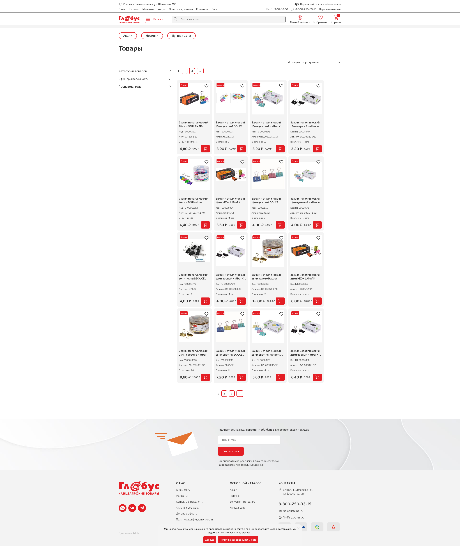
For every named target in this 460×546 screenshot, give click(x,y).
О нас (122, 9)
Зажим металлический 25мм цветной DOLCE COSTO (230, 353)
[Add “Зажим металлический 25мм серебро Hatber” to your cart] (205, 377)
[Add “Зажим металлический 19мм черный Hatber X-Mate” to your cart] (241, 301)
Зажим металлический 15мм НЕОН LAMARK (193, 124)
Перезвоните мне (330, 9)
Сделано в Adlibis (130, 533)
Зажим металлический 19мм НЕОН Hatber (193, 200)
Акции (161, 9)
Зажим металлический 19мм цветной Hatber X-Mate (305, 201)
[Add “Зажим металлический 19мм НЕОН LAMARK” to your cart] (241, 225)
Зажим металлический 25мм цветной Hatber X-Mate (267, 353)
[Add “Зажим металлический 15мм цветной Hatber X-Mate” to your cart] (280, 148)
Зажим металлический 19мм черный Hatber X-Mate (230, 277)
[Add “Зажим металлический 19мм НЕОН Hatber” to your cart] (205, 225)
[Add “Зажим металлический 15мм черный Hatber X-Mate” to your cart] (317, 148)
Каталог (134, 9)
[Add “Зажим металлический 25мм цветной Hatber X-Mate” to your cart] (280, 377)
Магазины (148, 9)
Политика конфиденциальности (238, 539)
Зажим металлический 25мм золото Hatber (266, 276)
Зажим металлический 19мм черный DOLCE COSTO (193, 277)
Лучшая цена (181, 35)
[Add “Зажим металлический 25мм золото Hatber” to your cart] (280, 301)
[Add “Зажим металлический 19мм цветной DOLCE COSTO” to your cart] (280, 225)
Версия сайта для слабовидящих (320, 4)
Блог (214, 9)
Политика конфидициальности (194, 519)
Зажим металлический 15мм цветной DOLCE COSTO (230, 125)
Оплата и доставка (181, 9)
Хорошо (209, 539)
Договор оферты (186, 513)
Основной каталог (245, 483)
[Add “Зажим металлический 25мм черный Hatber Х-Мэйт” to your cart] (317, 377)
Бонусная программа (242, 501)
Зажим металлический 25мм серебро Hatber (193, 352)
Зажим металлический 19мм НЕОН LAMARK (230, 200)
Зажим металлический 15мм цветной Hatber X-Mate (267, 125)
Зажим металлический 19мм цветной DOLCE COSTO (266, 201)
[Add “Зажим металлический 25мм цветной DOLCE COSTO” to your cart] (241, 377)
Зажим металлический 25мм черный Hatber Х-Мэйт (304, 353)
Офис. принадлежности (133, 79)
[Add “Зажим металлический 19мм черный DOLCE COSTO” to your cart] (205, 301)
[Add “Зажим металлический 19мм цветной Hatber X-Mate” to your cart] (317, 225)
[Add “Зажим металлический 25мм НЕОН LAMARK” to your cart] (317, 301)
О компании (183, 489)
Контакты (202, 9)
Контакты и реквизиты (189, 501)
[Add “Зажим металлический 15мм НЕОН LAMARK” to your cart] (205, 148)
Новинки (152, 35)
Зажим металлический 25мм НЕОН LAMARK (304, 276)
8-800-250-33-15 (295, 504)
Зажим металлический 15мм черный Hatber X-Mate (304, 125)
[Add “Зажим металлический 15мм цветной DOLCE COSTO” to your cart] (241, 148)
